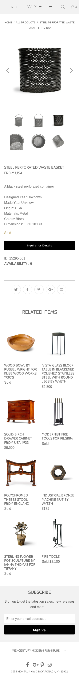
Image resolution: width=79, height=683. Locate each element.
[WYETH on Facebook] (28, 665)
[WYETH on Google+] (35, 665)
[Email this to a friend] (61, 289)
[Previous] (8, 70)
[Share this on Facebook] (27, 289)
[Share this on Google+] (50, 289)
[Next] (71, 70)
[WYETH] (39, 7)
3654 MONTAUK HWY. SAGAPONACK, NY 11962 (39, 671)
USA (18, 208)
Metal (24, 213)
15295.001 (17, 258)
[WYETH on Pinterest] (42, 665)
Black (20, 219)
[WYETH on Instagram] (50, 665)
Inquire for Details (39, 245)
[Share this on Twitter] (16, 289)
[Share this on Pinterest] (39, 289)
